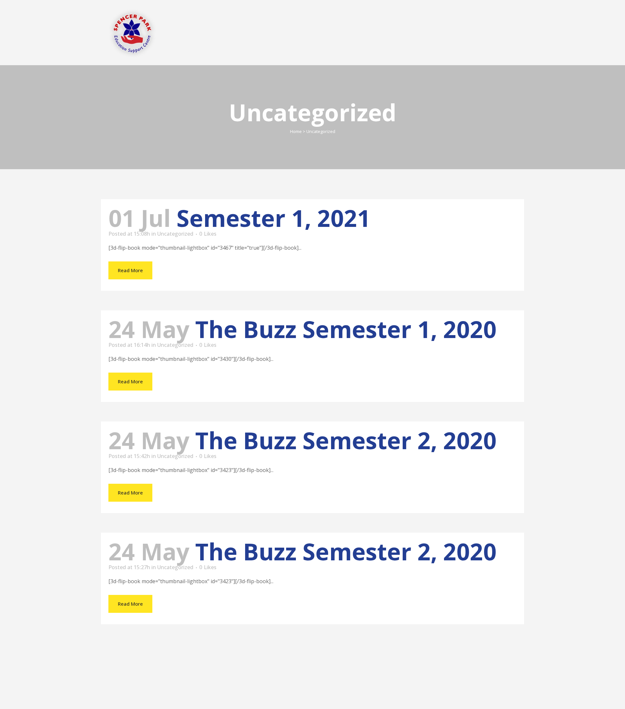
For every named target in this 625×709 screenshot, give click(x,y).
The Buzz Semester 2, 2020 (345, 440)
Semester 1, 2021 (273, 218)
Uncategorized (175, 233)
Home (296, 131)
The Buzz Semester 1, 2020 (345, 329)
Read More (130, 270)
